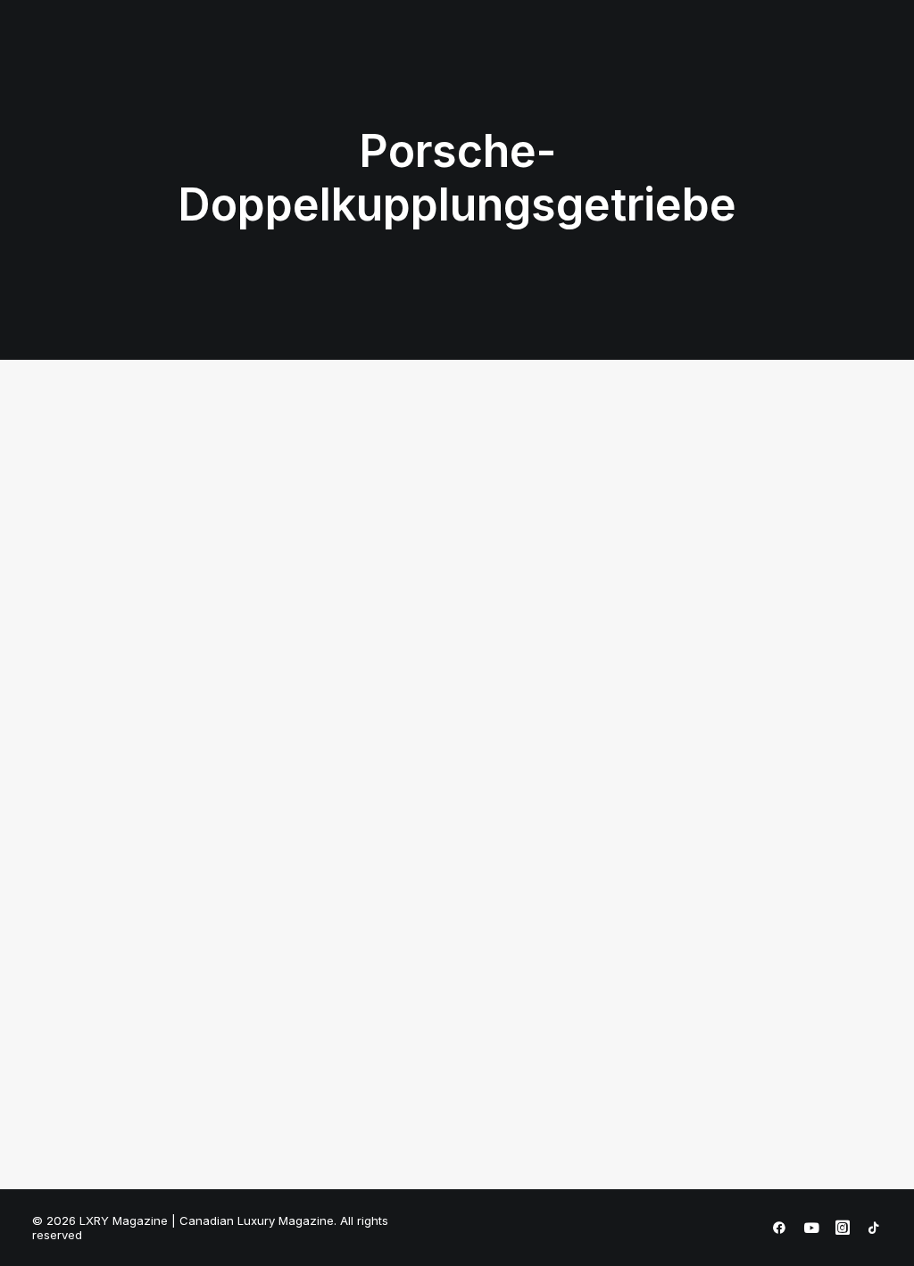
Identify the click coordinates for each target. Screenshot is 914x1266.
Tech (616, 57)
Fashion (287, 57)
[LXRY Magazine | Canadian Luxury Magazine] (110, 58)
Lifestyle (364, 57)
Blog (671, 57)
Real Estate (539, 57)
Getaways (447, 57)
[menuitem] (218, 58)
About (789, 57)
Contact (858, 57)
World (728, 57)
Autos (219, 57)
